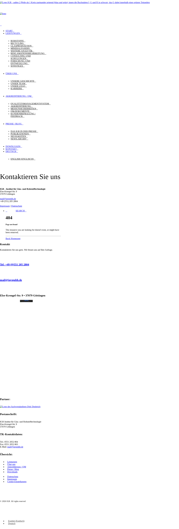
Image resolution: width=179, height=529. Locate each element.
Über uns (11, 464)
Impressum (5, 206)
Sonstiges (17, 66)
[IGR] (89, 12)
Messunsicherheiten (23, 109)
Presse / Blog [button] (14, 124)
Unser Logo (18, 86)
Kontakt (11, 149)
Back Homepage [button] (13, 238)
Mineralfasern (20, 48)
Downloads (13, 146)
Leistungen (13, 33)
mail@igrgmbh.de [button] (11, 279)
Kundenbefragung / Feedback (23, 115)
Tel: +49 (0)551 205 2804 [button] (14, 264)
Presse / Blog (13, 469)
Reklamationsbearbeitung (28, 53)
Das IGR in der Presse (23, 131)
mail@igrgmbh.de (8, 199)
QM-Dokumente (20, 111)
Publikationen (20, 134)
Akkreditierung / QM (16, 467)
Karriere (16, 88)
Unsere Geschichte (22, 81)
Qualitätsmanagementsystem (30, 103)
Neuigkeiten (18, 136)
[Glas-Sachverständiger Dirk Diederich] (21, 406)
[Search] (1, 25)
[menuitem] (92, 31)
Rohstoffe (17, 41)
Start (9, 31)
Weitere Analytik (22, 51)
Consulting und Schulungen (21, 57)
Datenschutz (16, 206)
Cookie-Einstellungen (16, 481)
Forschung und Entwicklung (20, 62)
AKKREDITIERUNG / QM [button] (18, 96)
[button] (20, 211)
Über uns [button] (11, 73)
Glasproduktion (21, 46)
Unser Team (18, 83)
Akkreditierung (21, 106)
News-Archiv (19, 139)
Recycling (17, 43)
